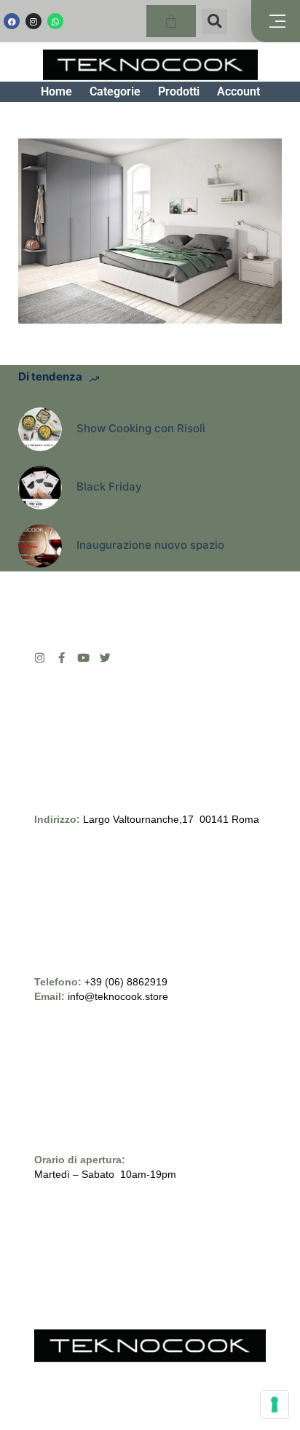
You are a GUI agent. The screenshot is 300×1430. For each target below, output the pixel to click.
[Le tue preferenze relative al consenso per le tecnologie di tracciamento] (274, 1404)
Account (238, 91)
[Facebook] (12, 21)
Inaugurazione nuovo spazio (150, 545)
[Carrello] (171, 21)
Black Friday (109, 486)
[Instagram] (33, 21)
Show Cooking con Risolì (140, 428)
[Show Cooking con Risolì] (40, 429)
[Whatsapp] (55, 21)
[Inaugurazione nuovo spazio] (40, 546)
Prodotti (179, 91)
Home (56, 91)
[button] (214, 21)
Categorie (115, 91)
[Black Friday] (40, 487)
